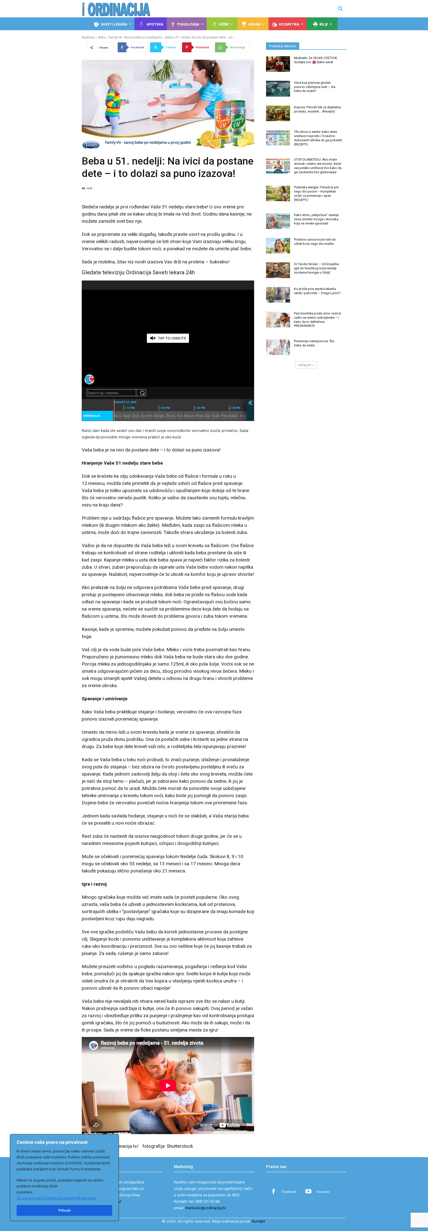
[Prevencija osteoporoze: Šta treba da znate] (278, 347)
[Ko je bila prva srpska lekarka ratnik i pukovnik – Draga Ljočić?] (278, 295)
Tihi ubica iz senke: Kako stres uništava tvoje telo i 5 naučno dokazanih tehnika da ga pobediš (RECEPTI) (318, 138)
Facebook (288, 1192)
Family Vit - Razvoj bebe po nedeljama (135, 37)
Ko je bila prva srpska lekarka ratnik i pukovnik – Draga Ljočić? (317, 291)
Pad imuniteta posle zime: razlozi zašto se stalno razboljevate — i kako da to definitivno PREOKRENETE (317, 319)
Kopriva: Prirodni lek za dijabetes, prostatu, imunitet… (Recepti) (317, 109)
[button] (340, 8)
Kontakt (258, 1221)
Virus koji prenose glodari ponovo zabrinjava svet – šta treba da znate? (314, 87)
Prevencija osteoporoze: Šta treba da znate (314, 343)
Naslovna (88, 37)
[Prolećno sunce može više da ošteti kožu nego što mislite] (278, 245)
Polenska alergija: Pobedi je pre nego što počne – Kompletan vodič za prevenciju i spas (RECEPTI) (316, 193)
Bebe (102, 37)
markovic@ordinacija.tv (205, 1207)
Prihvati (64, 1210)
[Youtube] (308, 1191)
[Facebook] (273, 1191)
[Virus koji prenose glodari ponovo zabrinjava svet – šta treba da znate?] (278, 88)
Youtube (322, 1192)
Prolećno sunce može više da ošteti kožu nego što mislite (315, 242)
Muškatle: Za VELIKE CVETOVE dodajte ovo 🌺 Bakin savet (315, 60)
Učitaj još (304, 365)
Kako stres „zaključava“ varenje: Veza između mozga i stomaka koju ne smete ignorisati (316, 219)
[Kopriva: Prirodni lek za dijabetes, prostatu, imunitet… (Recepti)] (278, 113)
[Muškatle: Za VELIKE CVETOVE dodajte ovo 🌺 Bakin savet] (278, 64)
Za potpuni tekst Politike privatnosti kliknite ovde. (57, 1198)
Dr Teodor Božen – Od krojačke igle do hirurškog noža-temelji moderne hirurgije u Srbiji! (316, 268)
